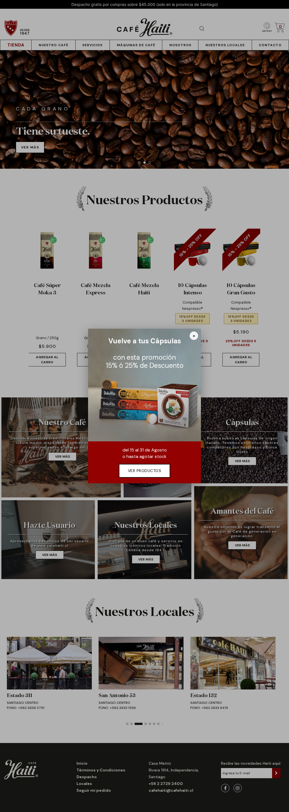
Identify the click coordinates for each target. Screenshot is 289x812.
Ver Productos (144, 470)
